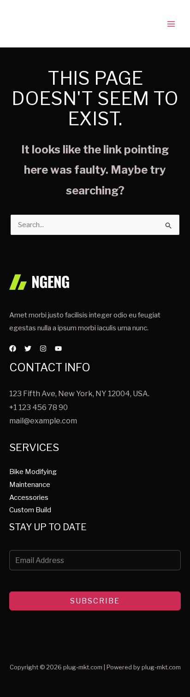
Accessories (28, 497)
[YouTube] (58, 348)
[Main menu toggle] (171, 24)
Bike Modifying (33, 472)
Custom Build (30, 510)
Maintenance (29, 484)
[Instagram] (43, 348)
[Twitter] (27, 348)
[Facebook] (12, 348)
